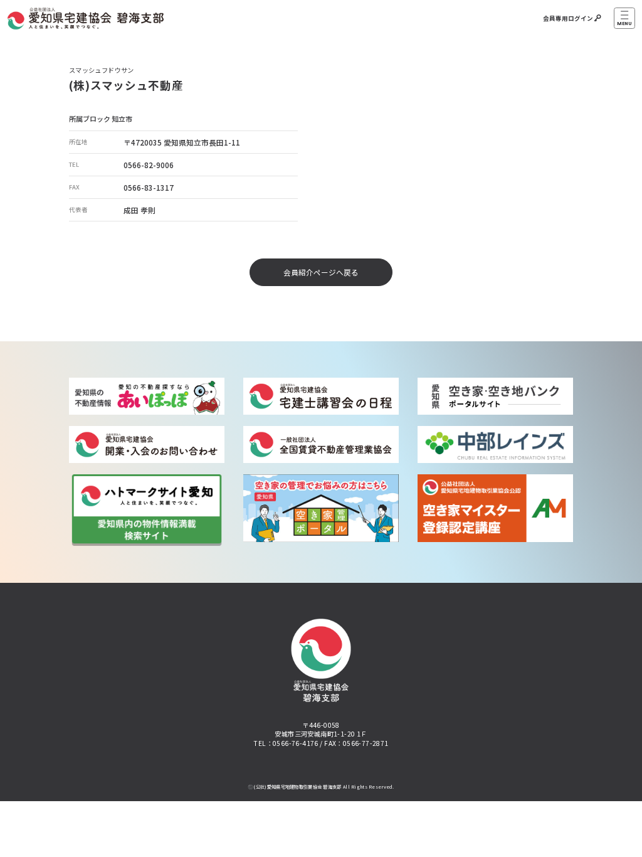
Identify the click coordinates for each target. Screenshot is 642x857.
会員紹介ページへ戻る (321, 272)
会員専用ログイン (568, 18)
